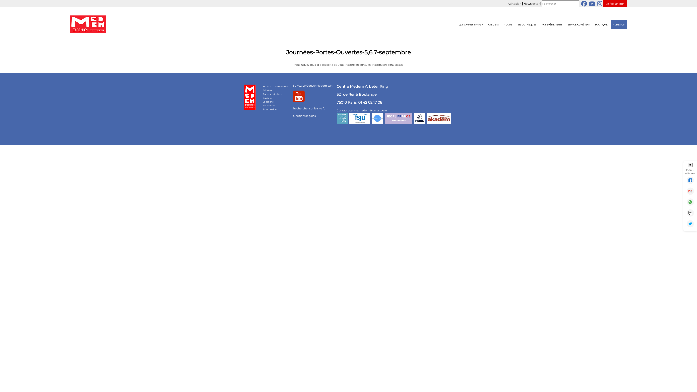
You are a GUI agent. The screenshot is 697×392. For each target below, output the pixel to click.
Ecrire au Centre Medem (276, 86)
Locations (268, 101)
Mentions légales (304, 116)
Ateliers (493, 24)
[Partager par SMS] (690, 213)
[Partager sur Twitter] (690, 223)
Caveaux (267, 98)
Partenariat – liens (272, 94)
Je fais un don (615, 3)
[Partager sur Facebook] (690, 180)
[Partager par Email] (690, 191)
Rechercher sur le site (308, 108)
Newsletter (531, 3)
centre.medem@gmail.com (368, 110)
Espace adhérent (579, 24)
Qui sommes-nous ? (471, 24)
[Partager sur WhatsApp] (690, 202)
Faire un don (270, 109)
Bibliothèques (526, 24)
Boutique (601, 24)
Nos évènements (551, 24)
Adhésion (514, 3)
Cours (508, 24)
